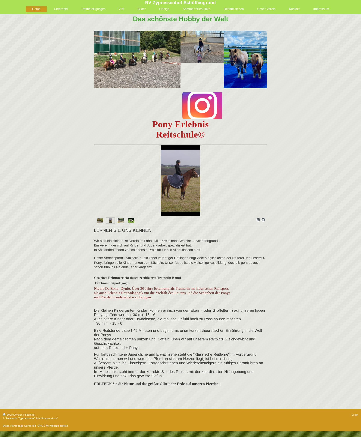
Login (355, 414)
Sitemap (30, 414)
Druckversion (14, 414)
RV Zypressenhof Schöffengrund (180, 2)
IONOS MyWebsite (48, 425)
